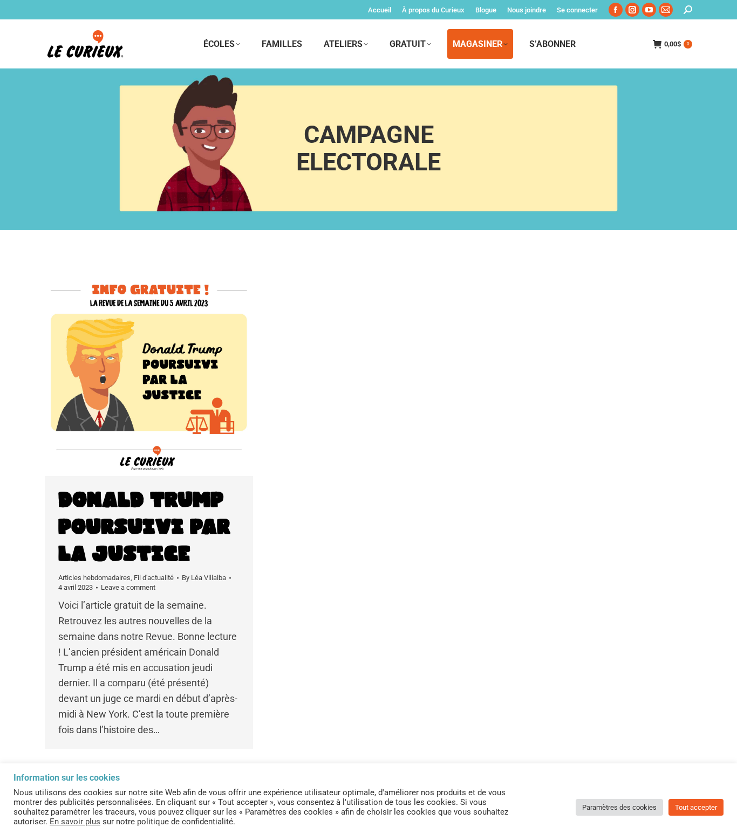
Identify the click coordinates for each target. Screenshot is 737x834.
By (204, 578)
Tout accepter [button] (696, 807)
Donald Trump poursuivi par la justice (144, 527)
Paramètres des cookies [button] (619, 807)
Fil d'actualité (154, 578)
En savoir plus (75, 821)
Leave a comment (128, 587)
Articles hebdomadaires (94, 578)
